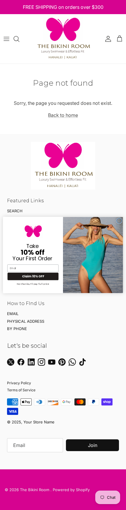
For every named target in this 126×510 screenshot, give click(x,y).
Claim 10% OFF (33, 276)
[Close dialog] (119, 220)
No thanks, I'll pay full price (33, 283)
